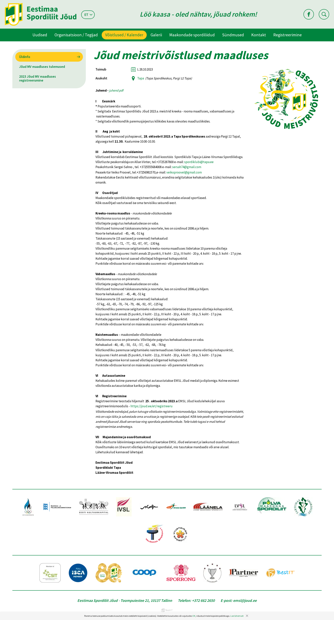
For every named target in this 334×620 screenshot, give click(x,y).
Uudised (39, 34)
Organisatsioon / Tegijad (76, 34)
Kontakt (258, 34)
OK (193, 615)
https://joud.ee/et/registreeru (151, 406)
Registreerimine (287, 34)
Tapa (140, 78)
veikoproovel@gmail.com (184, 172)
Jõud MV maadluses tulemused (42, 66)
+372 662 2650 (203, 600)
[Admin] (1, 2)
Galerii (156, 34)
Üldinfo (24, 56)
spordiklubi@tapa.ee (199, 162)
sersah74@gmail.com (186, 167)
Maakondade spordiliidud (192, 34)
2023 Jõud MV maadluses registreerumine (37, 78)
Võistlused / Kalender (124, 34)
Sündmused (233, 34)
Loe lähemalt (237, 615)
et (86, 14)
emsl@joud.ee (245, 600)
